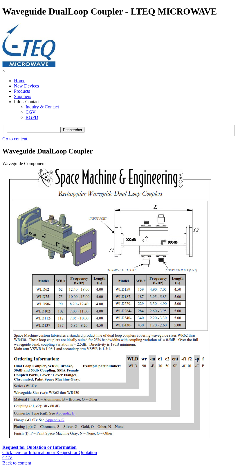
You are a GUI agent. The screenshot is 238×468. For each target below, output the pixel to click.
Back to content (16, 462)
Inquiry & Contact (42, 106)
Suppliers (22, 96)
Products (22, 91)
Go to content (14, 138)
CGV (31, 112)
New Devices (26, 85)
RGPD (32, 117)
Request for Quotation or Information (39, 447)
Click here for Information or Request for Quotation (49, 452)
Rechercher (72, 130)
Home (19, 80)
